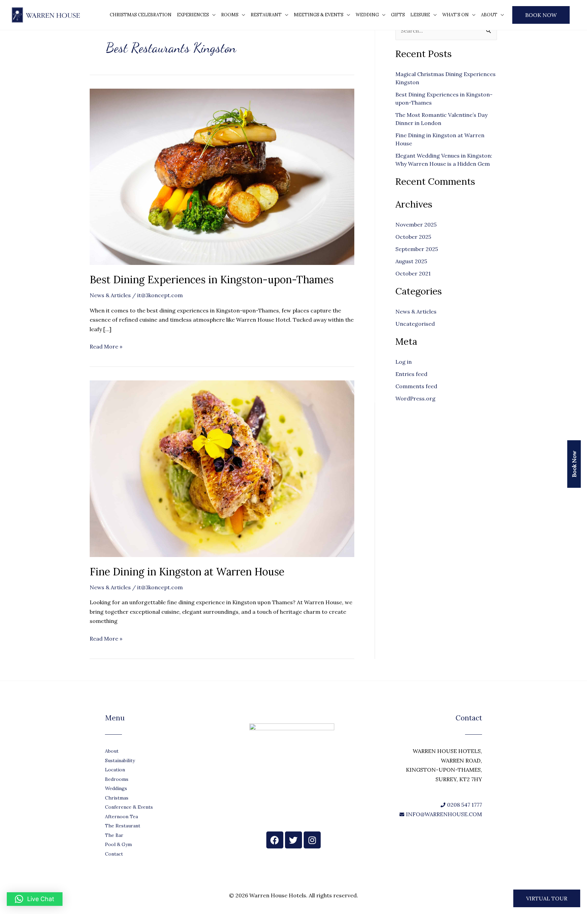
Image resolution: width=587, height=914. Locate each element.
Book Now (541, 15)
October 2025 (413, 236)
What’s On (455, 15)
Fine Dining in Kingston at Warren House (187, 571)
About (489, 15)
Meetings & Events (318, 15)
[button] (546, 898)
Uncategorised (415, 323)
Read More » (106, 346)
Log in (403, 361)
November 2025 (416, 224)
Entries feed (411, 374)
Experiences (193, 15)
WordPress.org (415, 398)
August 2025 (411, 261)
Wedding (367, 15)
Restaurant (266, 15)
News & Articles (110, 295)
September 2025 (416, 249)
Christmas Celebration (141, 15)
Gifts (398, 15)
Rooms (229, 15)
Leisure (420, 15)
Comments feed (416, 386)
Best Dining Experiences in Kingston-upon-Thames (212, 279)
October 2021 (413, 273)
